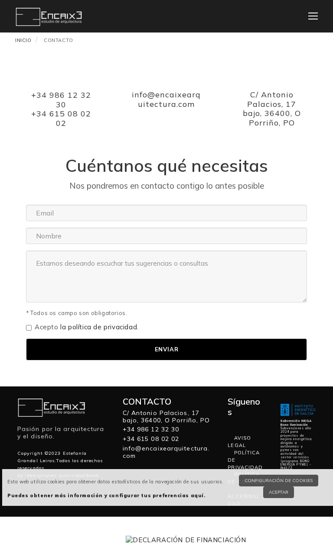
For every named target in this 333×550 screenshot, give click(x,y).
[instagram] (245, 423)
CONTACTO (58, 40)
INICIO (23, 40)
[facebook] (239, 423)
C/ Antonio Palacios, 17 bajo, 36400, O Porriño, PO (272, 109)
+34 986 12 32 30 (61, 99)
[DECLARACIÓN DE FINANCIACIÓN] (186, 539)
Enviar (167, 349)
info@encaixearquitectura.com (166, 99)
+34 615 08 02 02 (61, 118)
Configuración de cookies (279, 480)
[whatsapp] (231, 423)
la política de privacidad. (99, 327)
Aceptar (278, 492)
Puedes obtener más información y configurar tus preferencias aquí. (106, 495)
